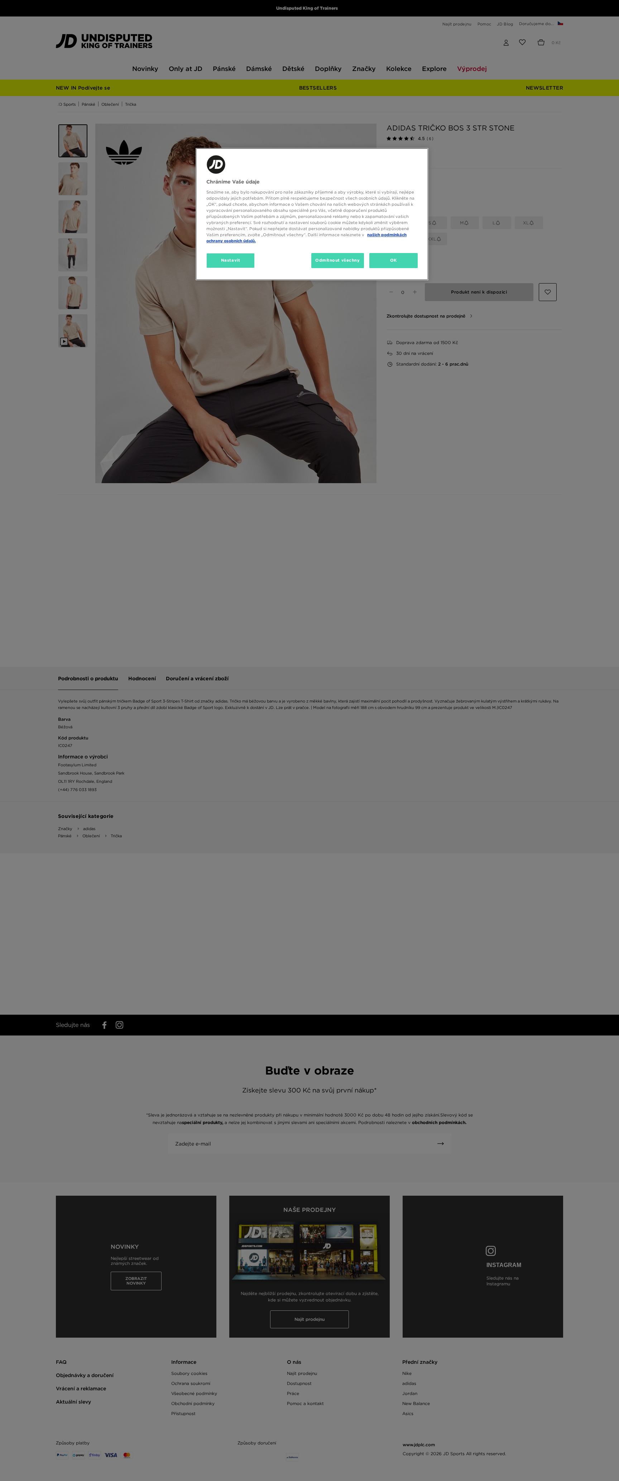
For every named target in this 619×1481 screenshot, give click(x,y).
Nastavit (230, 260)
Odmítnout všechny (337, 260)
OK (393, 260)
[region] (312, 214)
